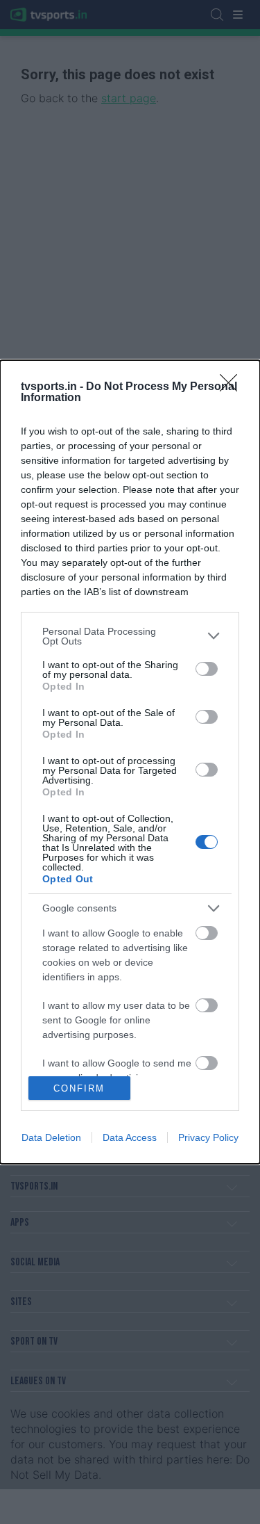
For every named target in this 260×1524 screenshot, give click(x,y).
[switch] (207, 669)
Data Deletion (51, 1137)
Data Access (130, 1137)
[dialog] (130, 762)
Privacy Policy (208, 1137)
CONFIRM (79, 1088)
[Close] (233, 387)
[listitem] (130, 636)
